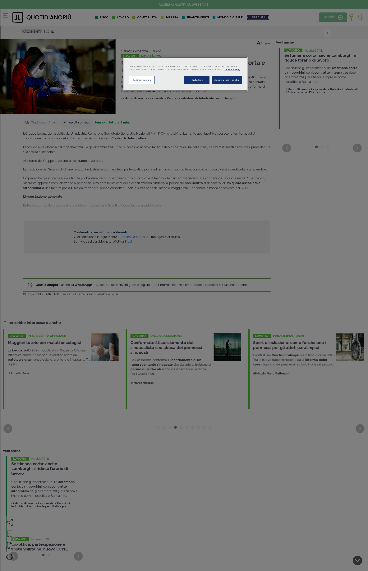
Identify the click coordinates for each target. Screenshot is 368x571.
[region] (185, 74)
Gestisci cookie (141, 80)
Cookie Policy (232, 69)
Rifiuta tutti (196, 80)
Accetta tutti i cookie (227, 80)
